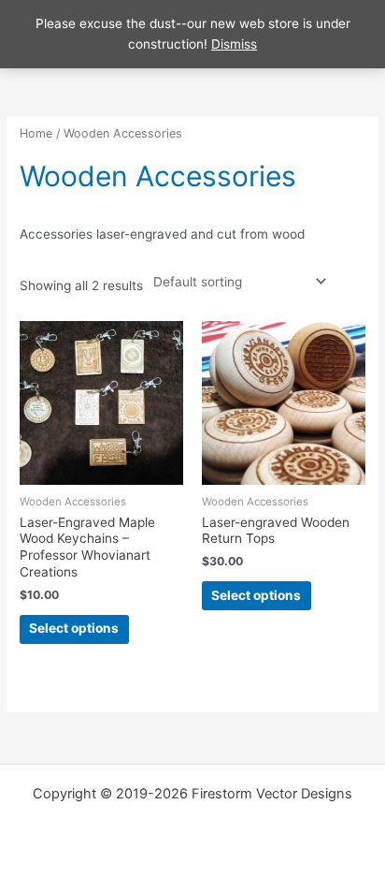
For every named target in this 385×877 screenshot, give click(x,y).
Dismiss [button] (234, 44)
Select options (74, 628)
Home (36, 133)
